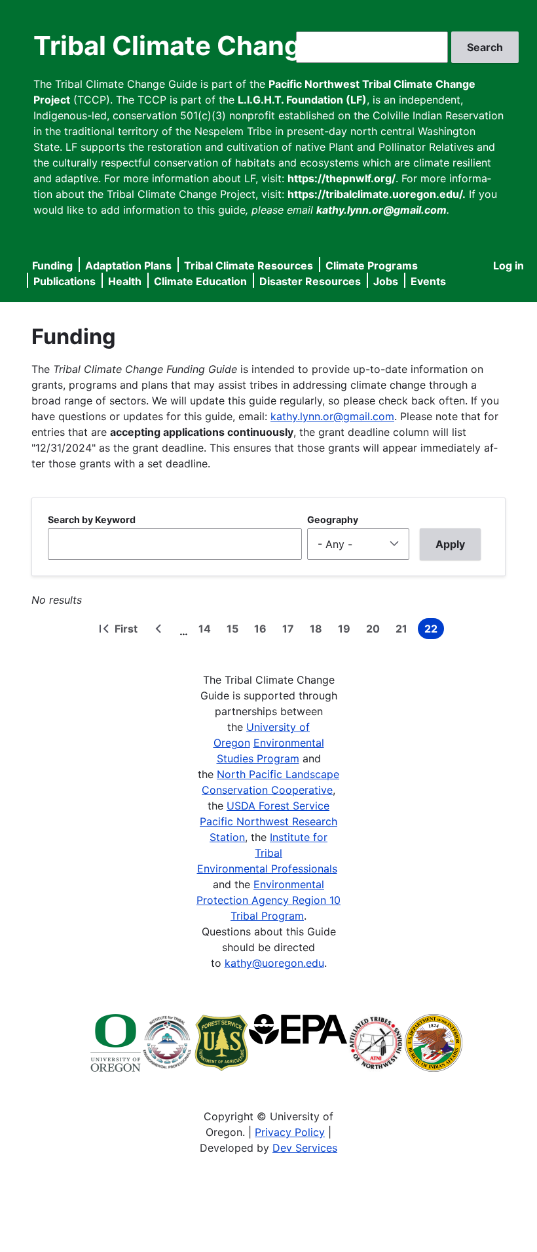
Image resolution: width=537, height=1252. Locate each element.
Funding (52, 265)
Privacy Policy (290, 1132)
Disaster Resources (310, 281)
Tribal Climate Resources (248, 265)
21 (404, 630)
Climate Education (200, 281)
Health (124, 281)
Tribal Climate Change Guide (215, 45)
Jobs (385, 281)
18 (318, 630)
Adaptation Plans (128, 265)
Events (428, 281)
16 (263, 630)
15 (235, 630)
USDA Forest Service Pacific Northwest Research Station (268, 821)
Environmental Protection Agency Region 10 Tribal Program (268, 900)
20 (375, 630)
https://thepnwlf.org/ (341, 178)
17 (290, 630)
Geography (332, 519)
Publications (64, 281)
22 (434, 630)
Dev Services (304, 1147)
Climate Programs (371, 265)
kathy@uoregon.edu (274, 962)
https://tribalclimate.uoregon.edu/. (376, 194)
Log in (508, 265)
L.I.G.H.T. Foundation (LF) (302, 99)
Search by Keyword (92, 519)
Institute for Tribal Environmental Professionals (267, 853)
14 (207, 630)
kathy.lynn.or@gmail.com (332, 416)
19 (347, 630)
